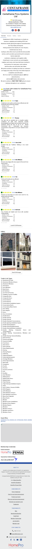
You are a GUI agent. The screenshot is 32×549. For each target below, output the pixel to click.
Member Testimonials (16, 518)
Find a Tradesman (16, 491)
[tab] (3, 36)
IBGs (16, 511)
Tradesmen (16, 504)
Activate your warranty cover (16, 501)
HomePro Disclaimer (16, 482)
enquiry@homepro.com (17, 534)
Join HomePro (16, 521)
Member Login (16, 523)
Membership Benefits (16, 513)
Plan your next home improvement (16, 499)
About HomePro (17, 480)
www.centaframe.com (16, 27)
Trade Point (16, 516)
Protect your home (16, 496)
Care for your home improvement (16, 494)
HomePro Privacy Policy (16, 485)
